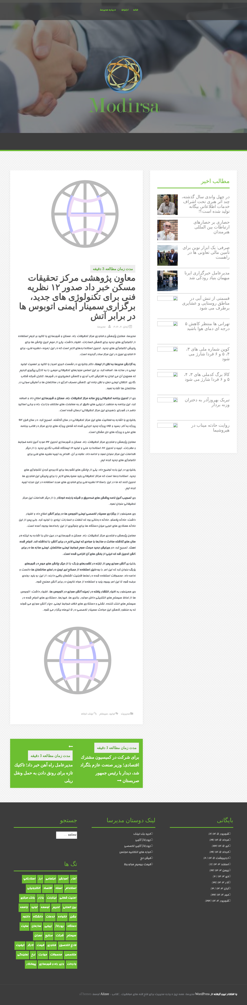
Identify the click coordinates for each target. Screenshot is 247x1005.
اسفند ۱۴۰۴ (221, 864)
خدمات (50, 917)
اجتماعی (50, 879)
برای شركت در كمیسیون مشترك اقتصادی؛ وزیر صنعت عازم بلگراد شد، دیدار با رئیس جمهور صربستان (109, 768)
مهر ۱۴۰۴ (223, 895)
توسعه (45, 907)
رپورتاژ (59, 926)
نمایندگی (22, 955)
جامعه (24, 907)
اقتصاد (47, 888)
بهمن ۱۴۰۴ (222, 871)
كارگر (30, 945)
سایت (24, 926)
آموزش (63, 879)
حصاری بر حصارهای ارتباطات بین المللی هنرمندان (211, 227)
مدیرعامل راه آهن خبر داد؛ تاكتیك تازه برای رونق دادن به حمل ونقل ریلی (43, 772)
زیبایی (48, 926)
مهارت (42, 955)
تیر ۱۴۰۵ (223, 846)
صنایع (48, 936)
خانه (135, 10)
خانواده (62, 917)
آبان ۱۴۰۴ (222, 889)
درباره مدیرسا (108, 10)
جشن (73, 917)
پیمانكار (31, 964)
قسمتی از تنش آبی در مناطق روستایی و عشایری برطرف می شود (206, 303)
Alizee (104, 994)
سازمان (36, 926)
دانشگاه (37, 917)
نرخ (33, 955)
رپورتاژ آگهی (143, 840)
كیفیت (20, 945)
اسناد (58, 888)
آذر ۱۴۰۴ (223, 883)
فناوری (51, 945)
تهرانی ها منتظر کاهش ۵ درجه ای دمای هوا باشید (207, 326)
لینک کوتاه (87, 714)
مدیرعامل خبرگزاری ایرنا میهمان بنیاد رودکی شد (207, 275)
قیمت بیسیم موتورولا (137, 864)
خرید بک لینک (142, 834)
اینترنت (51, 898)
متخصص (70, 955)
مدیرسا (101, 327)
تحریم (56, 907)
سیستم (103, 714)
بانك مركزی (27, 898)
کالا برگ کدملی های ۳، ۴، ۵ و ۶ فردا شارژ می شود (207, 377)
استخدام (70, 888)
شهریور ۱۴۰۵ (220, 834)
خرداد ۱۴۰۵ (222, 852)
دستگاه (71, 926)
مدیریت (125, 714)
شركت (59, 936)
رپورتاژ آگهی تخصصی (137, 846)
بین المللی (69, 907)
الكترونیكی (33, 888)
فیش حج (145, 858)
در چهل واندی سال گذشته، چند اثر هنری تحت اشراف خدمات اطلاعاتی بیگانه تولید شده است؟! (206, 204)
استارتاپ (29, 879)
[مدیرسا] (123, 85)
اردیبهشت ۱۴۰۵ (218, 858)
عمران (38, 936)
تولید (112, 714)
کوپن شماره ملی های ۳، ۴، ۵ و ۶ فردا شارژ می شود (208, 353)
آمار (73, 879)
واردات (71, 964)
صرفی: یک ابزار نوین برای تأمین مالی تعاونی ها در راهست (206, 252)
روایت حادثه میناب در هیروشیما (210, 427)
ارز (40, 879)
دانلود (26, 917)
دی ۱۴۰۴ (223, 877)
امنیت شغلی (67, 898)
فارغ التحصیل (67, 945)
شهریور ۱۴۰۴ (220, 901)
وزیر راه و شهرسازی (51, 964)
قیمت (40, 945)
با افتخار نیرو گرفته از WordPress (216, 994)
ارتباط (124, 10)
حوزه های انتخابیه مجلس (135, 852)
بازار (40, 898)
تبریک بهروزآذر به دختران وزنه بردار (207, 402)
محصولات (56, 955)
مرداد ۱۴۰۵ (222, 840)
